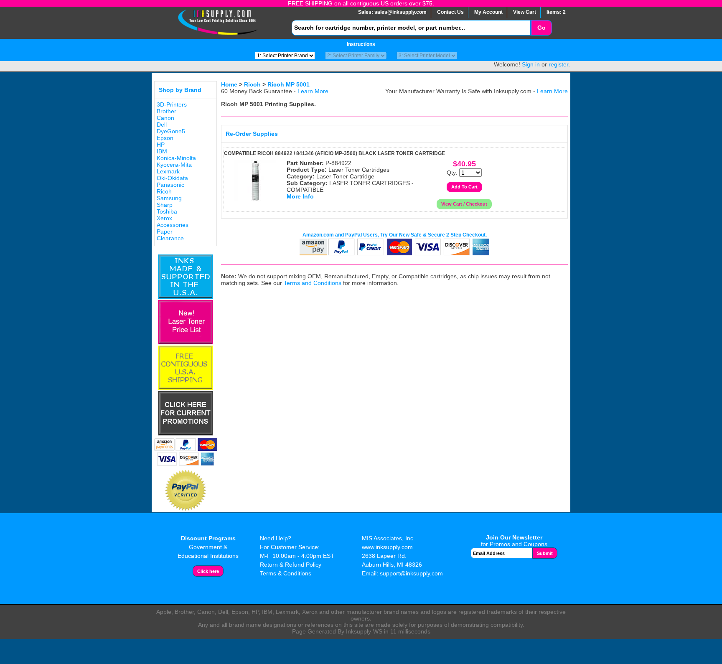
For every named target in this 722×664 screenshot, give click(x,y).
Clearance (170, 238)
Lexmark (168, 171)
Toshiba (167, 211)
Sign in (531, 64)
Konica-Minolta (176, 158)
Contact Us (450, 12)
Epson (165, 138)
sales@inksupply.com (400, 12)
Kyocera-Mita (174, 164)
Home (229, 84)
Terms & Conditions (285, 573)
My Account (488, 12)
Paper (165, 231)
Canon (165, 117)
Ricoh (164, 191)
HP (161, 144)
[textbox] (411, 28)
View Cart (524, 12)
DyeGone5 (171, 131)
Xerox (164, 218)
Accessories (172, 224)
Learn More (312, 91)
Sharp (165, 204)
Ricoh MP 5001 (288, 84)
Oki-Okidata (172, 178)
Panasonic (170, 184)
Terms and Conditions (312, 283)
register (558, 64)
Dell (162, 124)
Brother (166, 111)
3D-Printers (172, 104)
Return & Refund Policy (290, 564)
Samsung (169, 198)
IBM (162, 151)
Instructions (361, 44)
